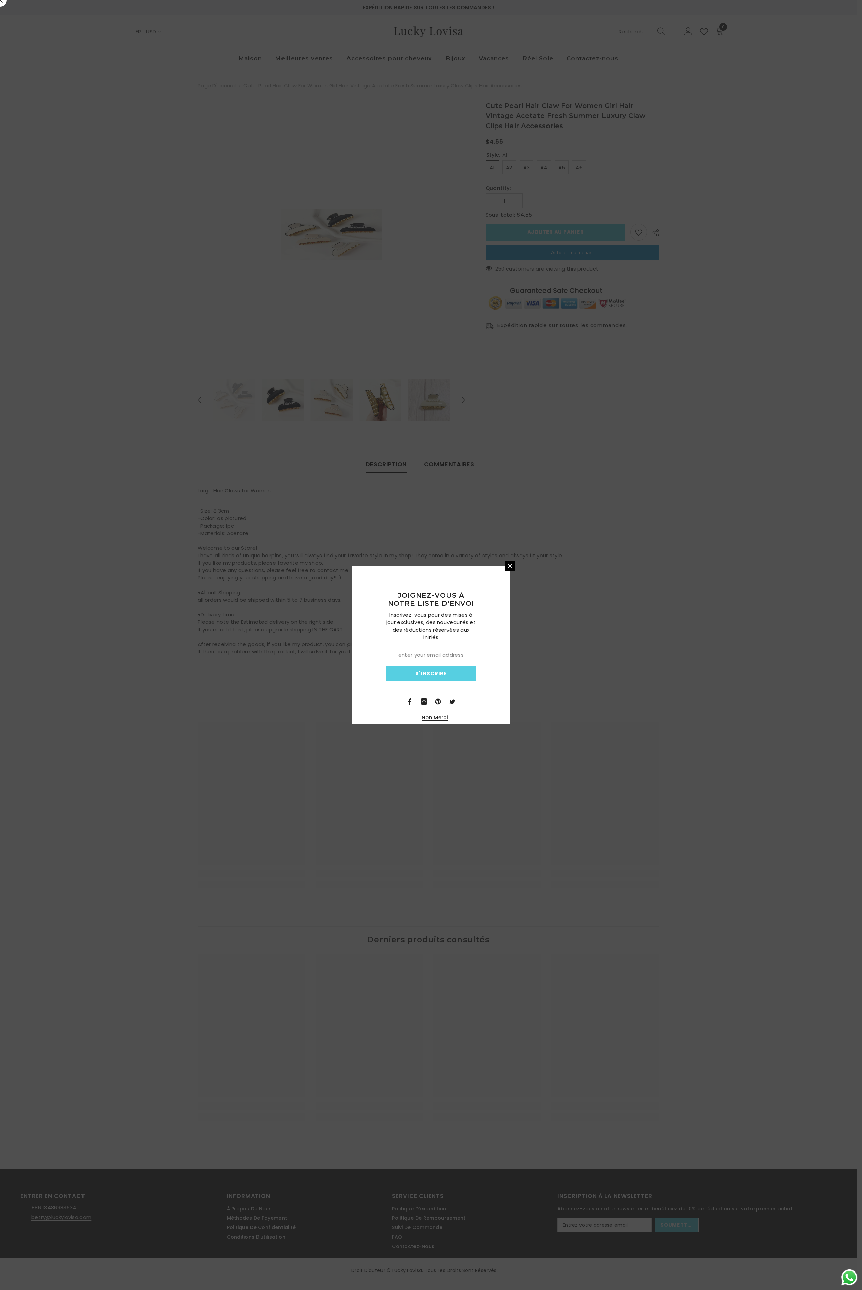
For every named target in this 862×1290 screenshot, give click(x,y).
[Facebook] (489, 701)
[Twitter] (531, 701)
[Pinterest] (517, 701)
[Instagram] (503, 701)
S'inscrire (510, 673)
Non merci (514, 717)
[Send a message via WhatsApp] (849, 1277)
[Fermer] (589, 566)
